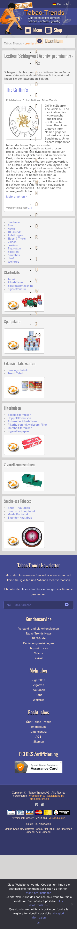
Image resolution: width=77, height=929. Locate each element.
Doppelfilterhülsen (19, 418)
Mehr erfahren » (16, 196)
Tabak (11, 279)
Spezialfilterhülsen (19, 414)
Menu (37, 30)
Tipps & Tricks (17, 238)
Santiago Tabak (18, 370)
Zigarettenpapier (18, 431)
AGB (38, 736)
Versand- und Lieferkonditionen (38, 628)
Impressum (38, 726)
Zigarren (13, 251)
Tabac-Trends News (39, 633)
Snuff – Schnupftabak (22, 511)
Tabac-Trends (33, 19)
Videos (12, 241)
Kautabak (14, 255)
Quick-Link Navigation (38, 824)
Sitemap (38, 741)
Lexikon (13, 245)
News (11, 228)
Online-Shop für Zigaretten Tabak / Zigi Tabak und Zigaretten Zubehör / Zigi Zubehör (38, 830)
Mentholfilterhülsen (20, 428)
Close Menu (54, 41)
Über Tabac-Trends (38, 721)
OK (38, 922)
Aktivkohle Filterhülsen (22, 421)
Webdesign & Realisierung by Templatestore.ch (46, 797)
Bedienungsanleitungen (38, 643)
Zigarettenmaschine (20, 285)
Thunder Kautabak (20, 517)
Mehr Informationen (38, 892)
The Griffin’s (17, 89)
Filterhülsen (15, 282)
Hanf (11, 258)
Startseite (14, 222)
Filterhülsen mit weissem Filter (27, 424)
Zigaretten (14, 248)
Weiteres (13, 261)
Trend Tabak (16, 373)
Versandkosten (57, 818)
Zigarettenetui (17, 289)
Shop (58, 30)
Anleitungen (15, 235)
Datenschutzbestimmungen (38, 589)
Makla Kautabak (18, 514)
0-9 (38, 335)
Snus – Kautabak (19, 507)
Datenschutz (38, 731)
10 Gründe (15, 232)
